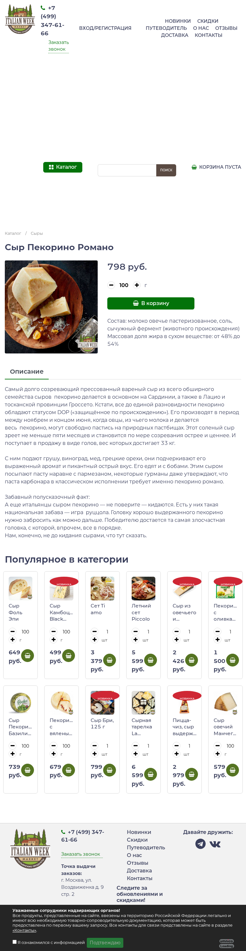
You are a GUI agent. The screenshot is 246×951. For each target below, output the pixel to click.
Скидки (207, 21)
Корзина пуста (219, 167)
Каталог (13, 233)
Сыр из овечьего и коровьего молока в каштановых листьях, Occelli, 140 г (184, 613)
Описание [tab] (27, 371)
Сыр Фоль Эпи (15, 612)
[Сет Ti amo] (102, 588)
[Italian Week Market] (20, 113)
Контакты (208, 35)
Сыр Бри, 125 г (102, 723)
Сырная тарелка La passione (142, 727)
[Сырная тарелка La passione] (143, 703)
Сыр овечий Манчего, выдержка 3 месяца (225, 727)
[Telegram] (200, 846)
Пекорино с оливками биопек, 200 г (225, 613)
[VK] (214, 846)
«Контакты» (24, 930)
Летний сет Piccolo (141, 612)
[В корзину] (27, 655)
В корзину (154, 303)
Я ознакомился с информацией (52, 942)
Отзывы (226, 28)
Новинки (178, 21)
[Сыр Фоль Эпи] (20, 588)
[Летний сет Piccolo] (143, 588)
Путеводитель (166, 28)
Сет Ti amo (98, 609)
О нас (201, 28)
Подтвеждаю (105, 943)
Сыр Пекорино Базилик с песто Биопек (20, 727)
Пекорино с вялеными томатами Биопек (61, 727)
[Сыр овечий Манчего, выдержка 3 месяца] (225, 703)
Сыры (37, 233)
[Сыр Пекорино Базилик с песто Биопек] (20, 703)
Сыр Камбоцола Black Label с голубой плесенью (61, 613)
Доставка (174, 35)
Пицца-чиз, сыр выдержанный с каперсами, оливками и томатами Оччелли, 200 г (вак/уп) (184, 727)
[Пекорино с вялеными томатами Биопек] (61, 703)
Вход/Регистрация (105, 28)
